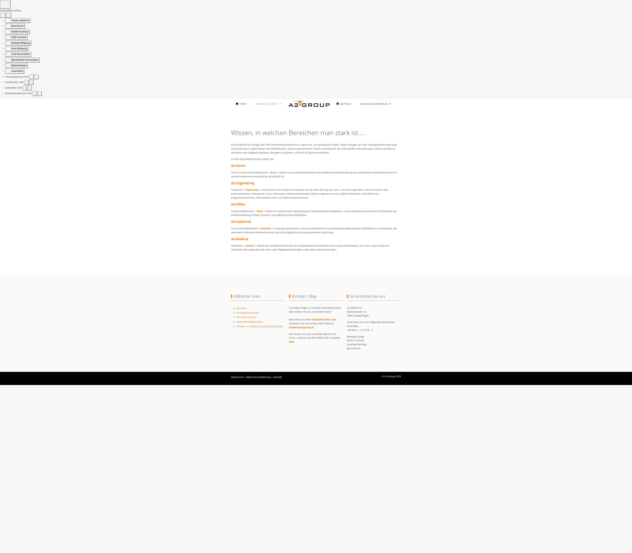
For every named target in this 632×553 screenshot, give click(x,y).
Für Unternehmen (246, 317)
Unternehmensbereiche (249, 321)
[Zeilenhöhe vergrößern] (30, 87)
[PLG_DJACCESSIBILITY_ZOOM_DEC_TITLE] (31, 76)
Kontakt (277, 377)
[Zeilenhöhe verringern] (25, 87)
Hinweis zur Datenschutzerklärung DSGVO (259, 326)
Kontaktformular (321, 319)
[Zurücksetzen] (3, 15)
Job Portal (241, 308)
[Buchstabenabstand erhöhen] (40, 93)
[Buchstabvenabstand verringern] (35, 93)
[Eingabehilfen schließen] (8, 15)
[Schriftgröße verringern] (27, 82)
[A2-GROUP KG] (309, 103)
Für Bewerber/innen (247, 312)
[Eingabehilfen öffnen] (5, 4)
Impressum (237, 377)
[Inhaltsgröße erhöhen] (36, 76)
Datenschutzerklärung (258, 377)
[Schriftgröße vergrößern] (31, 82)
